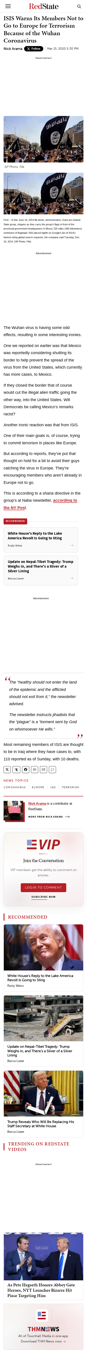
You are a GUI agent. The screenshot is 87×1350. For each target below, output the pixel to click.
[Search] (79, 6)
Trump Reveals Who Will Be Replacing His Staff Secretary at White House (40, 1124)
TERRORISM (70, 787)
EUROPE (38, 787)
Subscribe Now (43, 897)
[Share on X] (7, 769)
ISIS (53, 787)
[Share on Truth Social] (16, 769)
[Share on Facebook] (25, 769)
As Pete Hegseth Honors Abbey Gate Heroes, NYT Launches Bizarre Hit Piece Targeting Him (41, 1290)
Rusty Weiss (15, 985)
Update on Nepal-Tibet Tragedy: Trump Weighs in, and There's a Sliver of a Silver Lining (39, 1050)
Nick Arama (13, 49)
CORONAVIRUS (15, 787)
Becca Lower (15, 1061)
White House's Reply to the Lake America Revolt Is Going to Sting (40, 978)
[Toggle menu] (8, 6)
